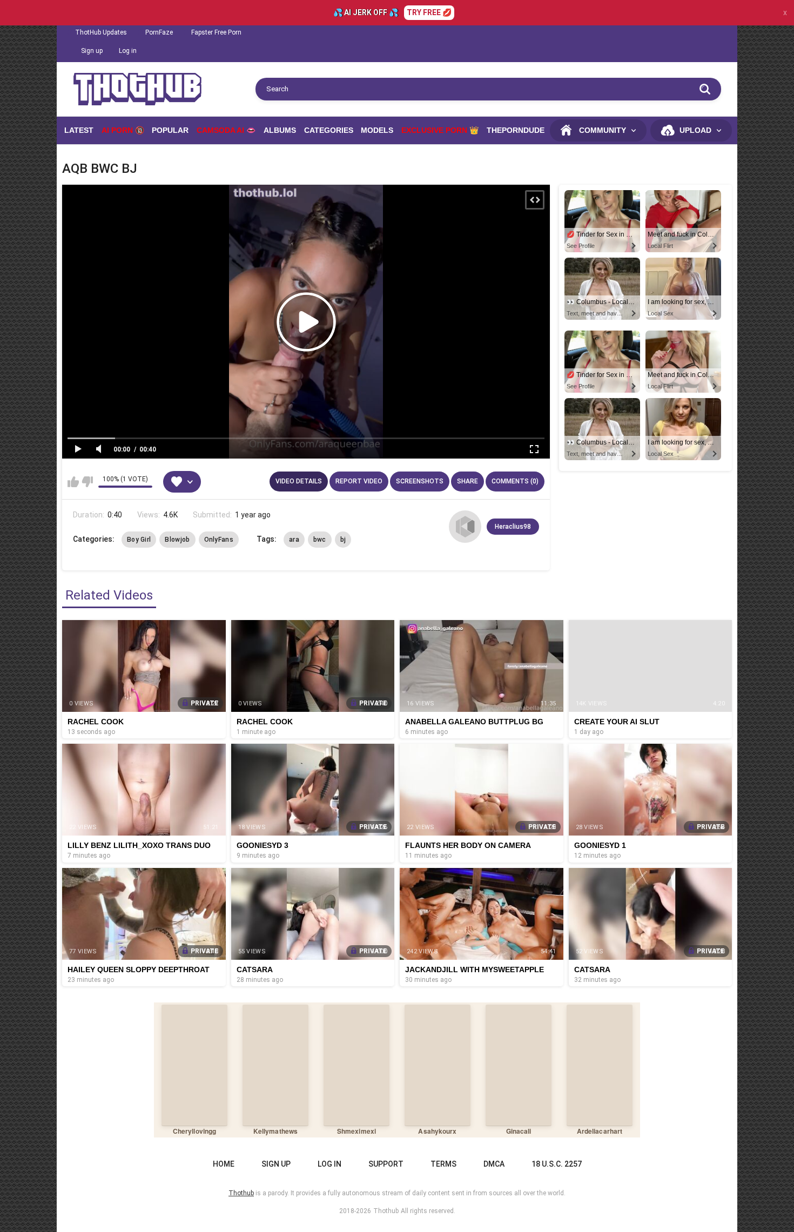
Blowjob (177, 539)
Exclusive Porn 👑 (440, 130)
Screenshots (419, 481)
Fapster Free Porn (216, 32)
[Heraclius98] (465, 526)
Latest (78, 130)
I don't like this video (87, 481)
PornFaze (159, 32)
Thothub (386, 1211)
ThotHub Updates (101, 32)
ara (294, 539)
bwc (319, 539)
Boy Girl (139, 539)
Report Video (358, 481)
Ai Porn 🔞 (123, 130)
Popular (170, 130)
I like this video (73, 481)
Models (377, 130)
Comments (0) (515, 481)
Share (467, 481)
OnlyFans (218, 539)
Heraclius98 (513, 526)
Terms (443, 1164)
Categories (328, 130)
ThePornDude (515, 130)
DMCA (493, 1164)
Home (223, 1164)
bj (343, 539)
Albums (280, 130)
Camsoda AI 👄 (226, 130)
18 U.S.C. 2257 (556, 1164)
